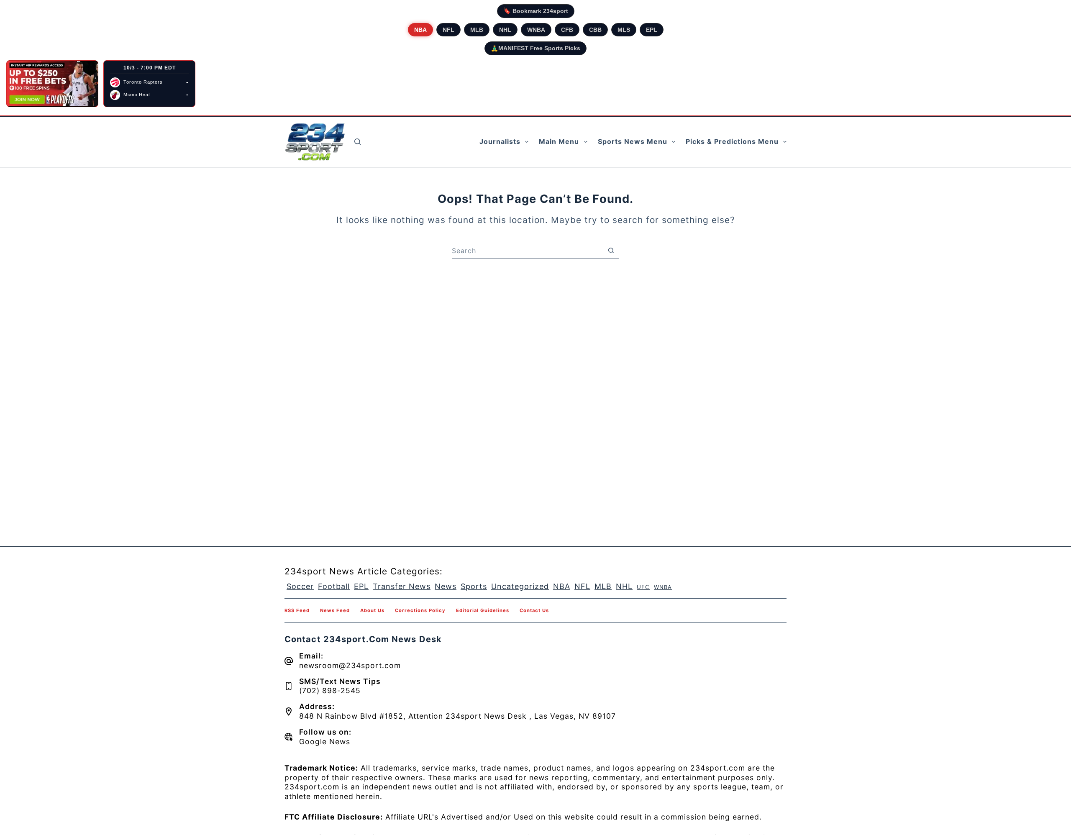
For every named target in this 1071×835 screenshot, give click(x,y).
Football (334, 586)
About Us (372, 610)
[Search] (357, 141)
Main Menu (559, 141)
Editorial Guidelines (482, 610)
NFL (448, 29)
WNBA (536, 29)
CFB (567, 29)
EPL (651, 29)
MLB (476, 29)
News (445, 586)
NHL (505, 29)
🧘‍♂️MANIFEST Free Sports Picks (535, 48)
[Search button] (610, 250)
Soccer (300, 586)
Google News (324, 741)
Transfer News (401, 586)
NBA (420, 29)
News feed (335, 610)
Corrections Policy (420, 610)
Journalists (499, 141)
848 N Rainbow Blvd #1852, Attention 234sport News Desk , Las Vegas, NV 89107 (457, 716)
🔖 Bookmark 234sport (535, 11)
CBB (595, 29)
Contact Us (534, 610)
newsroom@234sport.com (350, 665)
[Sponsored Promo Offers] (52, 83)
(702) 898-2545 (330, 690)
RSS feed (297, 610)
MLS (623, 29)
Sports (474, 586)
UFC (643, 587)
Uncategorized (520, 586)
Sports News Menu (632, 141)
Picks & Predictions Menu (732, 141)
